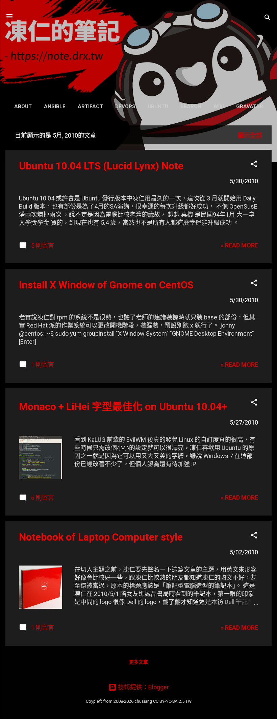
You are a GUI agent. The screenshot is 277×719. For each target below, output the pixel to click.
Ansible (55, 106)
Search (190, 106)
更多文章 (138, 662)
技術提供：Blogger (143, 687)
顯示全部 (250, 135)
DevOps (125, 106)
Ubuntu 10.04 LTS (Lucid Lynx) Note (101, 166)
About (23, 106)
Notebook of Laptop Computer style (101, 537)
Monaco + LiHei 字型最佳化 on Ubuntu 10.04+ (123, 406)
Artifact (90, 106)
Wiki (218, 106)
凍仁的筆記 (139, 49)
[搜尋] (267, 18)
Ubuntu (158, 106)
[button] (254, 165)
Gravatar (249, 106)
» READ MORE (239, 245)
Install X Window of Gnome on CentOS (106, 285)
